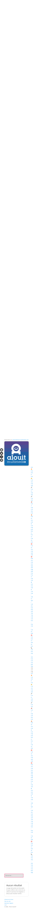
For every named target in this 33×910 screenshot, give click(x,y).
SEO (32, 467)
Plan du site (7, 901)
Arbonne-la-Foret (8, 899)
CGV (5, 905)
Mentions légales (8, 903)
